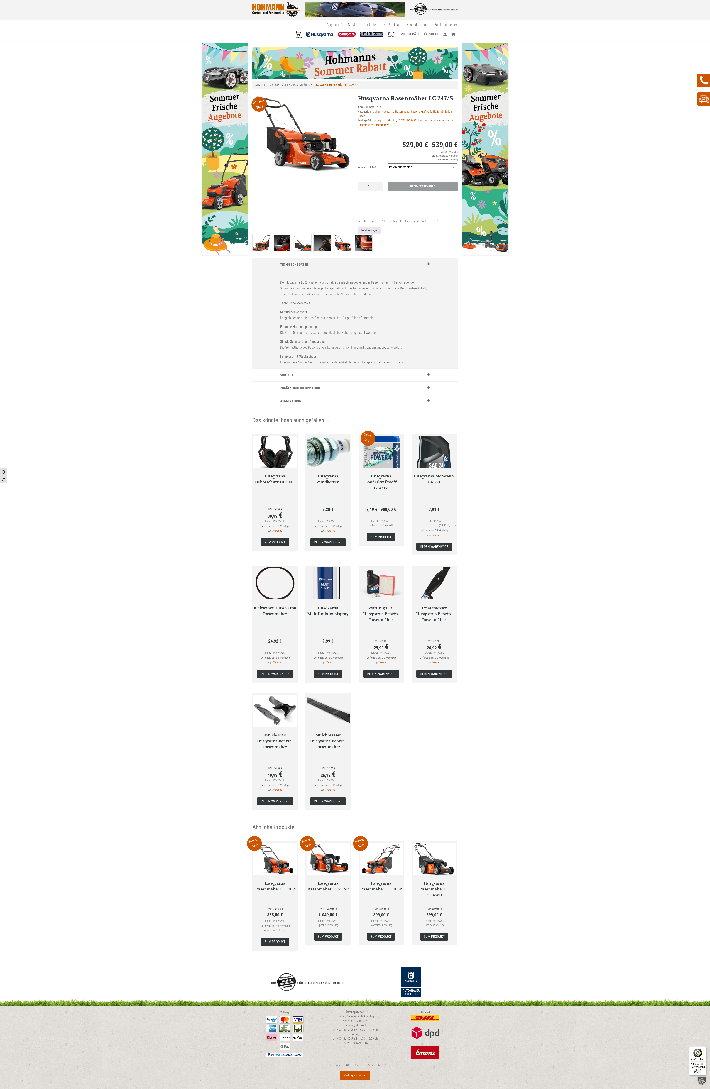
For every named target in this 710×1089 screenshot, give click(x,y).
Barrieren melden (446, 25)
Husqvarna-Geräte (385, 120)
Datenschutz (374, 1065)
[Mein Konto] (445, 34)
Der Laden (370, 25)
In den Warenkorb (422, 186)
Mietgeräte (410, 34)
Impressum (335, 1065)
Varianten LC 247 (367, 167)
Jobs (425, 25)
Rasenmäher (301, 85)
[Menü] (704, 1048)
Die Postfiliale (392, 25)
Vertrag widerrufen (355, 1075)
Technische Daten (294, 264)
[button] (702, 1081)
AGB (348, 1065)
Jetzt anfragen (369, 230)
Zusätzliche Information (300, 388)
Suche (434, 34)
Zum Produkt (275, 542)
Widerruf (359, 1065)
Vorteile (287, 375)
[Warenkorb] (453, 34)
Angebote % (335, 25)
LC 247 (402, 120)
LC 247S (412, 120)
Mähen (285, 85)
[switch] (697, 1071)
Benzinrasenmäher (429, 120)
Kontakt (412, 25)
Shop (275, 85)
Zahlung (284, 1012)
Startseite (262, 85)
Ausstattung (290, 401)
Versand (277, 530)
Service (353, 25)
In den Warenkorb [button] (328, 542)
